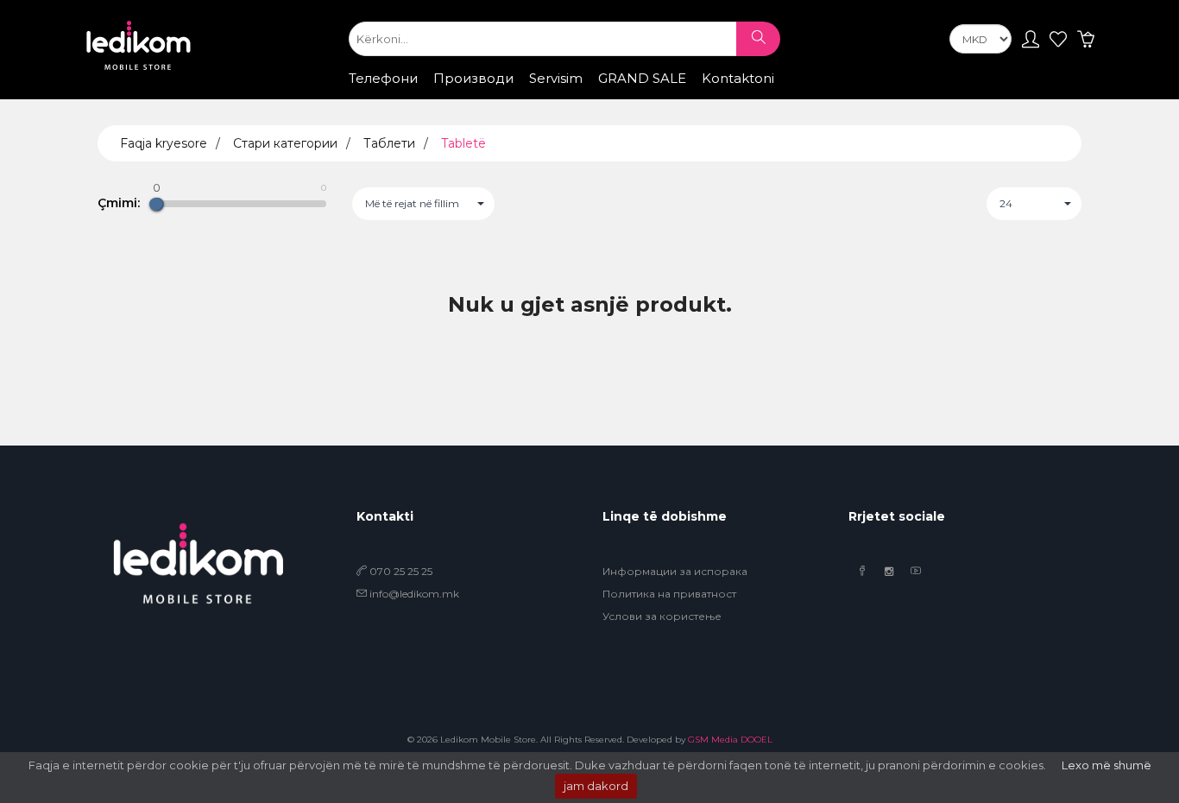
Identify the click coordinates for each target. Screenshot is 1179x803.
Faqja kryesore (163, 143)
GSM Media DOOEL (730, 739)
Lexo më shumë (1106, 765)
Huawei (639, 94)
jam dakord (596, 786)
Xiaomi (518, 94)
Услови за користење (662, 616)
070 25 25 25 (399, 571)
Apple (383, 94)
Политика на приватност (669, 593)
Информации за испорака (674, 571)
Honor (577, 94)
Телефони (383, 78)
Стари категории (285, 143)
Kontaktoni (738, 78)
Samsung (450, 94)
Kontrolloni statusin (747, 96)
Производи (473, 78)
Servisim (556, 78)
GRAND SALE (642, 78)
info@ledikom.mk (414, 593)
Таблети (389, 143)
